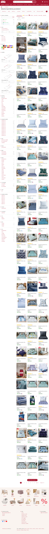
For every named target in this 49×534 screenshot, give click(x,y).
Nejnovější (36, 15)
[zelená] (2, 47)
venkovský (3, 235)
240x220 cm (4, 132)
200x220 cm (4, 128)
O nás (22, 512)
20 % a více (4, 39)
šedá (9, 11)
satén (2, 99)
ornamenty (3, 168)
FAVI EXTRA (23, 520)
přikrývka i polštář (40, 11)
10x (43, 113)
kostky (3, 171)
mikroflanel (4, 110)
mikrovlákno (4, 107)
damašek (3, 113)
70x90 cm (13, 11)
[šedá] (12, 45)
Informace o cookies (25, 523)
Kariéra (3, 515)
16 (25, 152)
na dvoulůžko (4, 154)
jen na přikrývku (4, 141)
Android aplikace (44, 512)
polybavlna (3, 109)
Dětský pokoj (28, 505)
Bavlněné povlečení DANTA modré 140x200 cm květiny (37, 163)
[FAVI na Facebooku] (2, 521)
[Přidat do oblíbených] (47, 70)
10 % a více (3, 38)
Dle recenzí (26, 15)
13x (32, 113)
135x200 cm (4, 120)
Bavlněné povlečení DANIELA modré (23, 98)
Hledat (34, 1)
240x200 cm (4, 131)
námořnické (4, 175)
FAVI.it (40, 528)
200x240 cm (4, 135)
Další (37, 482)
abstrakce (3, 167)
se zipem (18, 11)
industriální (3, 238)
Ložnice (37, 4)
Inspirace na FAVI (24, 516)
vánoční (3, 179)
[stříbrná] (2, 48)
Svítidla (14, 4)
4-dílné (3, 224)
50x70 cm (3, 198)
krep (2, 103)
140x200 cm (4, 11)
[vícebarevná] (9, 47)
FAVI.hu (34, 528)
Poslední (41, 482)
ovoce (3, 176)
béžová (23, 11)
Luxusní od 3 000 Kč (5, 29)
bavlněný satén (4, 98)
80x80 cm (3, 203)
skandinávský (4, 230)
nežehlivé (3, 212)
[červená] (5, 45)
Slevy (44, 505)
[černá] (3, 45)
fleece (3, 114)
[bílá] (2, 45)
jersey (3, 101)
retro (2, 231)
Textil (11, 4)
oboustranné (4, 208)
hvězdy (3, 161)
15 (25, 445)
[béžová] (6, 47)
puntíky (3, 160)
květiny (3, 164)
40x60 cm (3, 195)
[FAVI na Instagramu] (4, 521)
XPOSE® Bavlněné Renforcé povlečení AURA (35, 98)
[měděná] (3, 48)
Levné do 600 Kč (4, 28)
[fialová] (11, 45)
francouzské (4, 151)
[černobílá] (11, 47)
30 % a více (4, 40)
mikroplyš (3, 106)
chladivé (3, 218)
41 (25, 103)
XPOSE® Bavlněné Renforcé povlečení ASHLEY (25, 81)
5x (43, 194)
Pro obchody (24, 519)
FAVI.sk (25, 528)
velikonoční (4, 177)
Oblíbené (31, 15)
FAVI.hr (37, 528)
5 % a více (3, 36)
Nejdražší (44, 15)
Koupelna (30, 4)
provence (3, 234)
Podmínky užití (24, 522)
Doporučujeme (19, 15)
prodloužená (4, 147)
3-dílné (3, 223)
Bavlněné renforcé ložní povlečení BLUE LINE (24, 407)
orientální (3, 241)
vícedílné (3, 142)
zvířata (3, 172)
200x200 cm (4, 127)
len (2, 102)
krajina (3, 173)
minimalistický (4, 237)
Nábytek (2, 4)
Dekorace (7, 4)
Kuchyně (25, 4)
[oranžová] (3, 47)
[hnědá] (5, 47)
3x (43, 373)
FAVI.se (43, 528)
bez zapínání (4, 186)
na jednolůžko (29, 11)
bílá (34, 11)
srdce (2, 165)
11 (36, 54)
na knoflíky (3, 183)
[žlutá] (8, 45)
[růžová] (9, 45)
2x (21, 64)
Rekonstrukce (20, 4)
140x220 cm (4, 123)
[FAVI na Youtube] (6, 521)
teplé (2, 217)
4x (32, 178)
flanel (3, 105)
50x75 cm (3, 199)
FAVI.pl (28, 528)
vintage (3, 233)
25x (21, 80)
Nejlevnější (40, 15)
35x (32, 48)
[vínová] (8, 47)
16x (32, 64)
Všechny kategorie (43, 4)
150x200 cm (4, 124)
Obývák (33, 4)
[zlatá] (12, 47)
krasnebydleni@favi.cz (7, 512)
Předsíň (36, 505)
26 (36, 38)
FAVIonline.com (4, 528)
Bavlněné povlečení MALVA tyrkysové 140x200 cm (25, 195)
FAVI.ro (31, 528)
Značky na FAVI (24, 515)
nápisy (3, 169)
